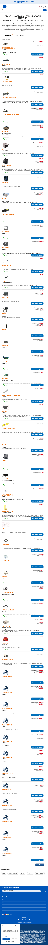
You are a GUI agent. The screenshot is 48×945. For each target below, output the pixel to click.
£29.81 (42, 339)
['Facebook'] (19, 920)
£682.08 (41, 785)
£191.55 (41, 588)
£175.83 (41, 454)
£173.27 (41, 192)
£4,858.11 (41, 686)
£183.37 (41, 225)
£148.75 (41, 504)
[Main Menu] (2, 6)
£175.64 (41, 309)
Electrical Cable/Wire (13, 873)
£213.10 (41, 586)
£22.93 (42, 522)
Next (40, 864)
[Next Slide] (45, 873)
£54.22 (42, 274)
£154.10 (41, 404)
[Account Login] (41, 6)
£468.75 (41, 41)
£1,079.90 (41, 769)
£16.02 (42, 388)
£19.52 (42, 438)
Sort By (17, 35)
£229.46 (41, 653)
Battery (3, 873)
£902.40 (41, 57)
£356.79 (41, 833)
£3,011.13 (41, 734)
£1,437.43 (41, 702)
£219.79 (41, 161)
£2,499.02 (41, 737)
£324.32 (41, 208)
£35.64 (42, 372)
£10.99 (42, 258)
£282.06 (41, 637)
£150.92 (41, 554)
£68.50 (42, 619)
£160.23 (41, 422)
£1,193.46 (41, 704)
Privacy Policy (4, 936)
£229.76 (41, 307)
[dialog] (10, 934)
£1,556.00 (41, 108)
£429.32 (41, 831)
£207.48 (41, 158)
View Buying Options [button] (37, 54)
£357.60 (41, 323)
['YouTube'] (29, 920)
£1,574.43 (41, 815)
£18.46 (42, 570)
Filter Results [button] (7, 35)
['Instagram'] (22, 920)
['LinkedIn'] (26, 920)
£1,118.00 (41, 672)
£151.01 (41, 194)
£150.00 (41, 145)
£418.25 (41, 753)
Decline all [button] (14, 938)
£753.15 (41, 799)
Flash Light (30, 873)
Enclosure (22, 873)
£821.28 (41, 783)
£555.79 (41, 91)
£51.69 (42, 472)
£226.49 (41, 241)
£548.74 (41, 128)
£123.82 (41, 488)
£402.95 (41, 75)
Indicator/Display (39, 873)
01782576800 (24, 2)
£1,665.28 (41, 718)
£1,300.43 (41, 767)
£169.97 (41, 355)
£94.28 (42, 291)
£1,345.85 (41, 670)
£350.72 (41, 176)
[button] (10, 942)
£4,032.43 (41, 688)
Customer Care (5, 896)
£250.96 (41, 538)
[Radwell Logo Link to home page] (7, 6)
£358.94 (41, 44)
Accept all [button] (6, 938)
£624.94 (41, 801)
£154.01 (41, 142)
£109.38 (41, 603)
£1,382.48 (41, 721)
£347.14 (41, 325)
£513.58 (41, 125)
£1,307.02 (41, 817)
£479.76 (41, 750)
